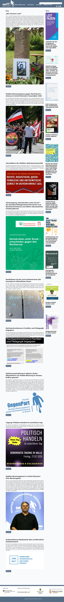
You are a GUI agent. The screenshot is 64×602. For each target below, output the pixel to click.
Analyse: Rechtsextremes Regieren (52, 135)
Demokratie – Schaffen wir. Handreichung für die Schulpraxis (51, 273)
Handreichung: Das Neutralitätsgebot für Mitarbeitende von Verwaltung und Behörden (52, 240)
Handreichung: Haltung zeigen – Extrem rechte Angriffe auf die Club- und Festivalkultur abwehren (52, 205)
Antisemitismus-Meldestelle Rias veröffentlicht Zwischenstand (25, 541)
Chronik (38, 4)
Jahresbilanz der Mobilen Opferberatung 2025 (24, 163)
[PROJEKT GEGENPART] (8, 3)
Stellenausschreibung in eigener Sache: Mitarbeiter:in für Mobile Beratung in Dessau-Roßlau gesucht (24, 375)
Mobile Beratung (19, 4)
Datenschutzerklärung (33, 598)
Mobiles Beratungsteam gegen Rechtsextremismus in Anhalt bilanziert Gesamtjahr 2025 (24, 95)
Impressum (26, 598)
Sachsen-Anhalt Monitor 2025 (51, 303)
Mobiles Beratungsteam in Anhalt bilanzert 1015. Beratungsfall (23, 477)
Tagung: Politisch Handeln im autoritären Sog (24, 422)
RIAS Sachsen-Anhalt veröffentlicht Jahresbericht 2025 (52, 105)
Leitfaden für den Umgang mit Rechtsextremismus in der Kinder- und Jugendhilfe (52, 45)
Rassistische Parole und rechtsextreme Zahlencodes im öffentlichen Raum (23, 280)
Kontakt (40, 598)
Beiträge (31, 4)
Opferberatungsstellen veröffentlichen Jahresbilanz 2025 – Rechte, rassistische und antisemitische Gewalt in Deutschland (52, 70)
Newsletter (48, 4)
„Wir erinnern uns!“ (13, 14)
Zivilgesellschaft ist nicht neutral (51, 332)
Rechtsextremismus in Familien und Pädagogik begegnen (25, 329)
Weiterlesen (8, 86)
